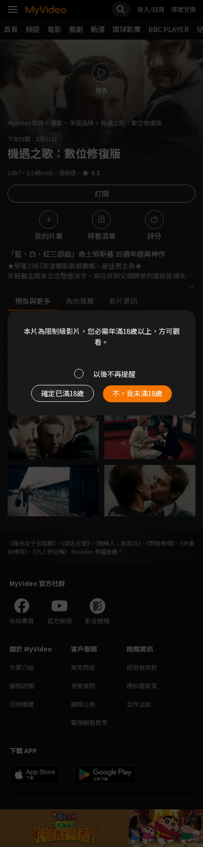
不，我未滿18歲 (137, 393)
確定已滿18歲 (62, 393)
